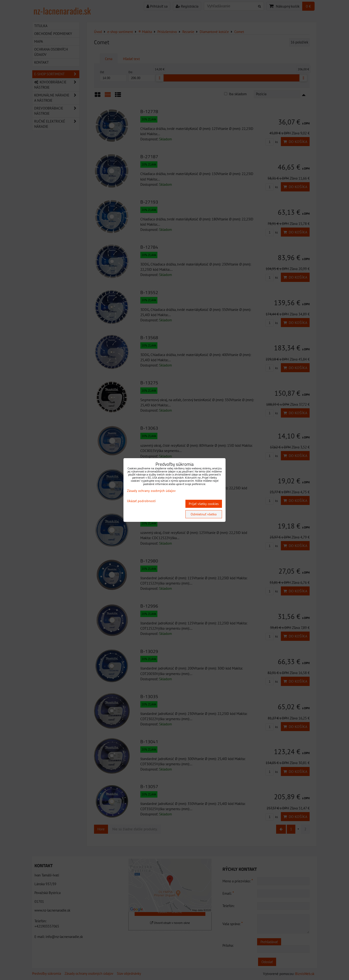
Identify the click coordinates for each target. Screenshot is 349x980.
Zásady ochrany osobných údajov (151, 491)
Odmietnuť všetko (204, 514)
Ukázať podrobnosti (141, 501)
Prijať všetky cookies (204, 504)
